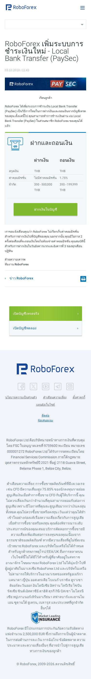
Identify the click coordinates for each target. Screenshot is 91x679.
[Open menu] (82, 8)
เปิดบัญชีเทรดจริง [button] (26, 314)
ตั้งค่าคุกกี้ (79, 397)
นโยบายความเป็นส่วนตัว (21, 397)
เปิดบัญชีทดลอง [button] (24, 328)
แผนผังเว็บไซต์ (45, 404)
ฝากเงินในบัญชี (45, 209)
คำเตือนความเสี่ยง (54, 397)
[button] (21, 7)
